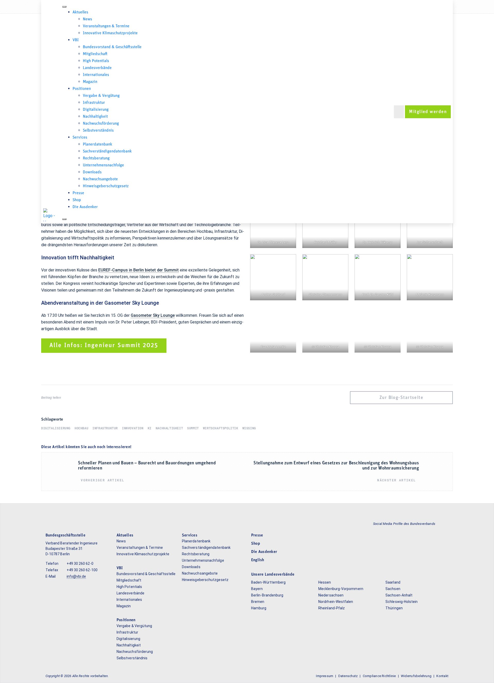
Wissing (249, 428)
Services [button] (80, 137)
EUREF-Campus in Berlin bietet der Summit (138, 270)
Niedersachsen (330, 595)
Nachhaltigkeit (95, 117)
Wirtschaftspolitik (220, 428)
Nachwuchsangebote (100, 179)
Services (189, 535)
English (257, 560)
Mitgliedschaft (95, 54)
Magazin (90, 82)
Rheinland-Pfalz (331, 608)
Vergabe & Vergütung (101, 96)
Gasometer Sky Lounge (153, 315)
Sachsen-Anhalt (398, 595)
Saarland (392, 582)
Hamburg (259, 608)
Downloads (92, 172)
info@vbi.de (76, 576)
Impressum (324, 676)
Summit (193, 428)
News (87, 19)
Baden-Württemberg (268, 582)
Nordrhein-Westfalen (335, 602)
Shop (77, 200)
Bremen (257, 602)
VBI (120, 568)
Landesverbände (97, 68)
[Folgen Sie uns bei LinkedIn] (443, 523)
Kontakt (442, 676)
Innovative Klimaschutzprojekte (110, 33)
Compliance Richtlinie (379, 676)
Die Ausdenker (85, 207)
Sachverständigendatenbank (107, 151)
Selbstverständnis (98, 131)
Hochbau (81, 428)
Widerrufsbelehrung (416, 676)
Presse (78, 193)
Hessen (324, 582)
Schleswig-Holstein (401, 602)
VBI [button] (76, 40)
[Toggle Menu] (64, 6)
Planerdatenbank (97, 144)
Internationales (96, 75)
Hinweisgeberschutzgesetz (106, 186)
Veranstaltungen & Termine (106, 26)
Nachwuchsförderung (101, 124)
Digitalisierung (96, 110)
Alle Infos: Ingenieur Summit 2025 (103, 346)
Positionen (82, 89)
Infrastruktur (94, 103)
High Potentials (96, 61)
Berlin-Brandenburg (267, 595)
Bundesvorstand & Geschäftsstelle (112, 47)
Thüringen (394, 608)
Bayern (257, 589)
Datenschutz (348, 676)
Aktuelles (125, 535)
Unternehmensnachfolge (103, 165)
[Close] (64, 219)
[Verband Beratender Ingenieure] (49, 214)
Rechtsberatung (96, 158)
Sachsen (392, 589)
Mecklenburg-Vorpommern (340, 589)
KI (150, 428)
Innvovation (133, 428)
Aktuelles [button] (80, 12)
